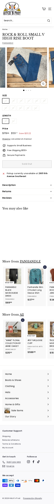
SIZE (4, 95)
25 (13, 100)
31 (13, 108)
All (22, 314)
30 (5, 108)
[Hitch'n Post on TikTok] (38, 461)
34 (35, 108)
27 (29, 100)
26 (21, 100)
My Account (7, 447)
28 (36, 100)
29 (44, 100)
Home (4, 29)
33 (28, 108)
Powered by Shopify (32, 498)
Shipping (6, 139)
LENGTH (6, 115)
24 (5, 100)
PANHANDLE (7, 43)
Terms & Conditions (11, 444)
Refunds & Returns (11, 440)
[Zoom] (43, 83)
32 (20, 108)
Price (5, 128)
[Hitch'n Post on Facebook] (33, 461)
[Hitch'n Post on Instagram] (28, 461)
